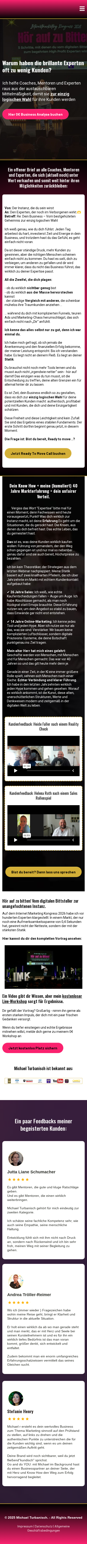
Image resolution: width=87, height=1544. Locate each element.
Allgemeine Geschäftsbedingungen (48, 1528)
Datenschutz (43, 1526)
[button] (82, 9)
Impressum (25, 1526)
